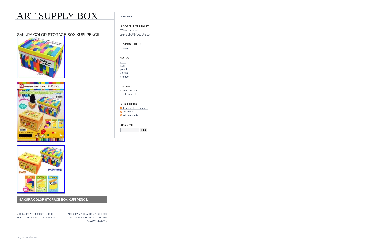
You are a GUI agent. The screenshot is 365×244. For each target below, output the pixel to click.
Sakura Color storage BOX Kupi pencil (53, 199)
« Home (126, 16)
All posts (128, 111)
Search (126, 125)
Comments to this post (135, 108)
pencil (123, 69)
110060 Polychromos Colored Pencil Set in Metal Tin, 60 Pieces (36, 215)
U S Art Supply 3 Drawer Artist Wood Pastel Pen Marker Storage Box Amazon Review (85, 217)
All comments (130, 115)
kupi (122, 65)
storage (124, 76)
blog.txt (20, 237)
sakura (124, 48)
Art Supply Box (57, 15)
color (123, 62)
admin (135, 30)
